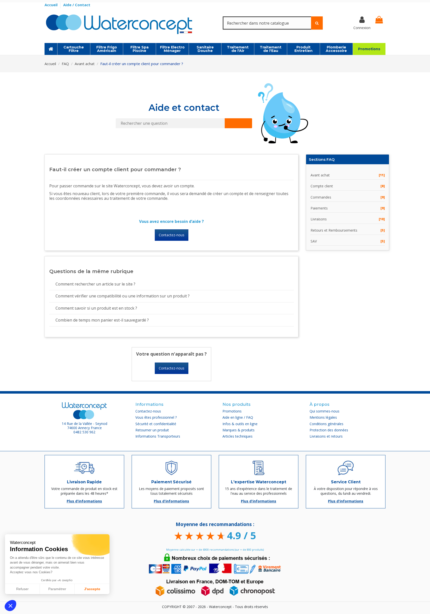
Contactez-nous (171, 235)
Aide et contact (184, 107)
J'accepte (92, 589)
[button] (10, 606)
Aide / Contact (76, 4)
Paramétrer (57, 589)
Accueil (51, 4)
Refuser (22, 589)
